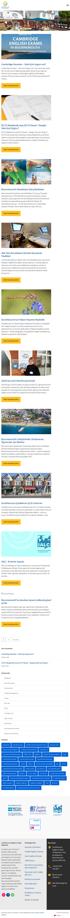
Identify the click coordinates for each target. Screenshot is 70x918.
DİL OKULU (41, 769)
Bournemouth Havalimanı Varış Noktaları (22, 189)
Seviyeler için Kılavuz (33, 847)
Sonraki (15, 640)
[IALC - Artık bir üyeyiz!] (26, 544)
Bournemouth (8, 688)
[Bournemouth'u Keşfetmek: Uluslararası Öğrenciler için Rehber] (26, 421)
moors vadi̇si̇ (32, 773)
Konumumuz (29, 888)
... (7, 79)
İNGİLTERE (27, 754)
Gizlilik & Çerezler (29, 912)
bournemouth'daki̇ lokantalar (12, 754)
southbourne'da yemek (10, 764)
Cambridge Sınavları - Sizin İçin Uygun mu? (17, 654)
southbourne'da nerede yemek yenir (28, 788)
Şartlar (37, 912)
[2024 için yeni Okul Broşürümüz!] (26, 363)
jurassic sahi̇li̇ (30, 769)
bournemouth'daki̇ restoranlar (19, 778)
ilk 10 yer (55, 783)
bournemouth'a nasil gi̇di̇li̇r (44, 764)
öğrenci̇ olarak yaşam (9, 773)
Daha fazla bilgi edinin (11, 85)
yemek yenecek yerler (57, 773)
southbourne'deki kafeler (28, 750)
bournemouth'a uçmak (27, 759)
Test (47, 783)
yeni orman (43, 773)
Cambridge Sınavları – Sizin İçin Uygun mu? (23, 64)
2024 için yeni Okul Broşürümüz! (18, 380)
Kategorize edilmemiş (11, 733)
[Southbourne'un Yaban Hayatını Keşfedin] (26, 302)
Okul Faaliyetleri (31, 884)
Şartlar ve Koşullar (32, 900)
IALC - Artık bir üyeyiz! (12, 561)
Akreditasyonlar (9, 683)
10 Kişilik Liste (9, 713)
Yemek (6, 698)
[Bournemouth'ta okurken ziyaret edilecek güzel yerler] (7, 594)
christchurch (44, 750)
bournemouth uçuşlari (9, 759)
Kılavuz (30, 764)
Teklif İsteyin (30, 861)
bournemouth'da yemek (44, 759)
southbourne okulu (59, 778)
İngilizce (37, 754)
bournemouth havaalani (10, 750)
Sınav (65, 754)
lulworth (22, 773)
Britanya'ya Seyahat (32, 879)
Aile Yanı (7, 703)
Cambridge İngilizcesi (11, 693)
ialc (57, 764)
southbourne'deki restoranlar (41, 778)
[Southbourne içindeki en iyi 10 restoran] (26, 485)
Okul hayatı (7, 723)
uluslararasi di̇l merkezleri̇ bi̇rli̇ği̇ (12, 769)
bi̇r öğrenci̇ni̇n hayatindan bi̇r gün (36, 745)
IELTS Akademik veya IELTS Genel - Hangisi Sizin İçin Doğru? (24, 663)
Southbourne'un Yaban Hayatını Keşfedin (23, 319)
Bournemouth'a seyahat (11, 728)
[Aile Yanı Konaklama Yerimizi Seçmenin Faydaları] (26, 235)
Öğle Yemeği (8, 718)
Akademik (7, 678)
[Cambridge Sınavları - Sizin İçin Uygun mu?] (26, 46)
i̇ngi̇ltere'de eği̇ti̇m (36, 783)
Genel (23, 764)
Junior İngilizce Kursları (33, 856)
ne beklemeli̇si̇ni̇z (8, 788)
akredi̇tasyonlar (18, 745)
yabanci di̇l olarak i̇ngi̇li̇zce (52, 754)
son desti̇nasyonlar (54, 769)
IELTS (6, 708)
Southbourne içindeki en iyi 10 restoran (21, 503)
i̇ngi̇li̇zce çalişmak (21, 783)
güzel (4, 778)
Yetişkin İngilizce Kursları (34, 852)
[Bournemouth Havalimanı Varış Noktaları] (26, 172)
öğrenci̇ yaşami (7, 783)
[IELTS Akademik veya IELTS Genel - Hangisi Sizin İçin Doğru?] (26, 107)
